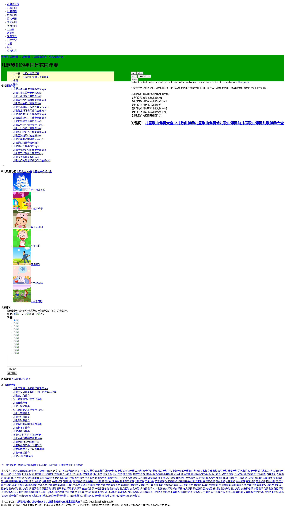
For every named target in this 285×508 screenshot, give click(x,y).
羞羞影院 (200, 481)
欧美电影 (208, 488)
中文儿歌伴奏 (56, 56)
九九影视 (26, 488)
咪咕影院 (87, 474)
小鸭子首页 (13, 4)
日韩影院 (88, 481)
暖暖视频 (148, 474)
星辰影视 (143, 485)
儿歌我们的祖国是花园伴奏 (27, 424)
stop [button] (140, 73)
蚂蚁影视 (197, 488)
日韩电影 (271, 481)
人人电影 (157, 488)
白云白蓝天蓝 (38, 190)
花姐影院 (278, 488)
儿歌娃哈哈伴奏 (31, 73)
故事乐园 (12, 15)
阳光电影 (16, 474)
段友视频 (185, 492)
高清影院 (16, 481)
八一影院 (240, 481)
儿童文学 (12, 40)
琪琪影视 (206, 485)
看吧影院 (64, 495)
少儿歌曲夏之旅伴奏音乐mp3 (28, 410)
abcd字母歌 (36, 301)
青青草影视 (185, 485)
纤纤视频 (180, 481)
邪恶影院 (34, 495)
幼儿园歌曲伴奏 (250, 123)
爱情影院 (267, 478)
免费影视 (120, 471)
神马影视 (230, 481)
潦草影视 (228, 488)
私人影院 (76, 488)
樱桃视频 (99, 478)
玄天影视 (137, 488)
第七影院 (242, 471)
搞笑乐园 (12, 18)
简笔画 (10, 33)
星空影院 (44, 495)
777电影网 (98, 481)
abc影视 (230, 478)
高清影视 (122, 492)
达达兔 (176, 474)
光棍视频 (261, 474)
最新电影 (248, 488)
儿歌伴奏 (10, 85)
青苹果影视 (151, 471)
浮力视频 (77, 474)
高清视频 (250, 481)
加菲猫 (258, 478)
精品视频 (211, 478)
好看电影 (127, 474)
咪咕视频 (59, 492)
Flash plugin (244, 82)
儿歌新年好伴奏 (21, 427)
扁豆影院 (89, 471)
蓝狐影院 (159, 481)
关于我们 (6, 465)
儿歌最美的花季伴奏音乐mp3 (28, 139)
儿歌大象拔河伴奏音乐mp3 (27, 96)
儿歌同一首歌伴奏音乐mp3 (27, 103)
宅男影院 (89, 478)
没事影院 (175, 492)
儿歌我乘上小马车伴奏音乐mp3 (29, 117)
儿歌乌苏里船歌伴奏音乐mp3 (28, 153)
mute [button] (134, 76)
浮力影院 (133, 485)
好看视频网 (111, 478)
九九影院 (238, 488)
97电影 (7, 485)
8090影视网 (91, 492)
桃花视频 (46, 481)
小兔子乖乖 (37, 208)
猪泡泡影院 (172, 485)
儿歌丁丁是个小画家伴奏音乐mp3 (30, 388)
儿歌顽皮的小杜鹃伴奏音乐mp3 (29, 114)
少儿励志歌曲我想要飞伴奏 (27, 399)
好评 (32, 314)
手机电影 (130, 471)
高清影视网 (36, 485)
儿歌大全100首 (24, 171)
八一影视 (239, 478)
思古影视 (170, 478)
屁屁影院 (127, 488)
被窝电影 (162, 471)
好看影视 (152, 478)
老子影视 (79, 492)
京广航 (108, 481)
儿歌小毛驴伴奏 (21, 406)
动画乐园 (12, 11)
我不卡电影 (227, 474)
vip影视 (16, 485)
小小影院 (90, 485)
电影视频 (276, 492)
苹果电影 (226, 485)
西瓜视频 (260, 481)
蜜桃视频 (6, 481)
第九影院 (190, 478)
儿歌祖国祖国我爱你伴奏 (26, 442)
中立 (21, 314)
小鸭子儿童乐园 (9, 56)
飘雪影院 (46, 488)
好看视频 (258, 488)
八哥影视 (70, 485)
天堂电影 (222, 471)
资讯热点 (12, 50)
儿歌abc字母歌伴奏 (23, 456)
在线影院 (79, 478)
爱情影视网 (59, 485)
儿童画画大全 (73, 501)
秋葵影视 (161, 485)
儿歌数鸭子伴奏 (21, 420)
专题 (9, 43)
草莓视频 (206, 474)
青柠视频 (69, 478)
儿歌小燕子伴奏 (21, 413)
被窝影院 (167, 488)
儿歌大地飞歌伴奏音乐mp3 (27, 128)
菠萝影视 (6, 488)
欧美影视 (57, 474)
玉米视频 (23, 495)
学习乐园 (12, 26)
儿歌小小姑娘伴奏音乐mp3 (27, 93)
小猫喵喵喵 (37, 283)
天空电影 (205, 492)
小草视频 (80, 485)
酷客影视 (107, 488)
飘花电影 (246, 492)
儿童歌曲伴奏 (39, 56)
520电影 (184, 471)
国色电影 (54, 495)
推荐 (15, 84)
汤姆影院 (9, 478)
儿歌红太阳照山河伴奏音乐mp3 (29, 110)
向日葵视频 (174, 471)
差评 (42, 314)
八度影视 (132, 478)
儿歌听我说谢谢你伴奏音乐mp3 (29, 150)
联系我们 (53, 465)
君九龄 (271, 471)
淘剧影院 (236, 485)
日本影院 (47, 474)
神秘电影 (232, 471)
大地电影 (180, 478)
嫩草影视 (271, 474)
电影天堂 (139, 481)
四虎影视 (117, 488)
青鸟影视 (117, 481)
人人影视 (142, 478)
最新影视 (218, 488)
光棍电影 (67, 474)
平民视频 (225, 492)
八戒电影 (249, 478)
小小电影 (216, 474)
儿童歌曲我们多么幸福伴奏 (27, 445)
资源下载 (12, 36)
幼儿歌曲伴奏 (227, 123)
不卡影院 (266, 492)
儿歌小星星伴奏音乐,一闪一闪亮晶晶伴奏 (34, 392)
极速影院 (196, 485)
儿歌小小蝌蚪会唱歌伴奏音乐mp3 (30, 107)
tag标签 (35, 465)
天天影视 (135, 495)
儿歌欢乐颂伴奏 (21, 452)
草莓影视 (110, 485)
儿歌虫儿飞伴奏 (21, 395)
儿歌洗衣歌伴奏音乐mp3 (26, 157)
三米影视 (140, 471)
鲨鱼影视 (158, 474)
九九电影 (36, 481)
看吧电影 (37, 474)
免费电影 (212, 471)
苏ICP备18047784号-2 (73, 471)
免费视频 (147, 488)
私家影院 (66, 488)
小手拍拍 (35, 246)
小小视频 (145, 492)
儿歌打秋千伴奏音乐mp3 (26, 146)
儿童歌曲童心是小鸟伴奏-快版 (29, 449)
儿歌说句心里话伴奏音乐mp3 (28, 125)
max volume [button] (144, 76)
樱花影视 (277, 478)
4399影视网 (240, 474)
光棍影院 (117, 474)
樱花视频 (25, 485)
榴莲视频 (36, 488)
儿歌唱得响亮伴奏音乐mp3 (27, 121)
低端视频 (56, 488)
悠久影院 (263, 471)
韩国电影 (109, 471)
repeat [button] (134, 79)
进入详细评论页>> (21, 379)
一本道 (7, 474)
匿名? (13, 369)
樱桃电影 (186, 474)
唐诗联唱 (35, 264)
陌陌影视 (194, 471)
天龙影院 (99, 471)
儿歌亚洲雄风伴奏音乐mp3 (27, 135)
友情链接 (63, 465)
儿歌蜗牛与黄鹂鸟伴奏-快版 (27, 438)
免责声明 (16, 465)
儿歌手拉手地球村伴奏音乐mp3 (29, 89)
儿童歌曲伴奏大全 (159, 123)
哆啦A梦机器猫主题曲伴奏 (27, 435)
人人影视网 (85, 495)
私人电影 (18, 492)
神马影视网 (134, 492)
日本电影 (97, 474)
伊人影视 (112, 492)
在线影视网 (122, 485)
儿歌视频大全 (22, 501)
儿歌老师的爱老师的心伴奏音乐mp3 (31, 160)
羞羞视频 (39, 478)
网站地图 (26, 465)
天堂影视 (165, 492)
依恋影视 (26, 481)
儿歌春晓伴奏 (20, 402)
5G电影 (203, 471)
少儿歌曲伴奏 (184, 123)
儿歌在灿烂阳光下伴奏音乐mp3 (29, 132)
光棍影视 (16, 488)
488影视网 (57, 481)
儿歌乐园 (12, 8)
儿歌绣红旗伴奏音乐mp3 (26, 142)
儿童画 (10, 29)
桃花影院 (216, 485)
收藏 (15, 80)
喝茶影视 (177, 488)
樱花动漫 (137, 474)
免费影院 (221, 478)
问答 (9, 47)
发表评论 (12, 373)
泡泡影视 (107, 474)
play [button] (133, 73)
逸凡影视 (187, 488)
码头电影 (190, 481)
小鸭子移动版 (75, 465)
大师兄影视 (7, 492)
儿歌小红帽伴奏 (21, 417)
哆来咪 (161, 478)
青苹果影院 (128, 481)
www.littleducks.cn (22, 471)
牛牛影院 (122, 478)
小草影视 (168, 474)
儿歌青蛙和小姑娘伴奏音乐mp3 (29, 100)
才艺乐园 (12, 22)
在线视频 (196, 474)
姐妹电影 (266, 485)
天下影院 (155, 492)
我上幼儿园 (37, 227)
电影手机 (41, 492)
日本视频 (26, 474)
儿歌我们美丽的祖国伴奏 (36, 77)
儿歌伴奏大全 (273, 123)
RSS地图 (43, 465)
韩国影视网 (30, 492)
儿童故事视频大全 (42, 171)
